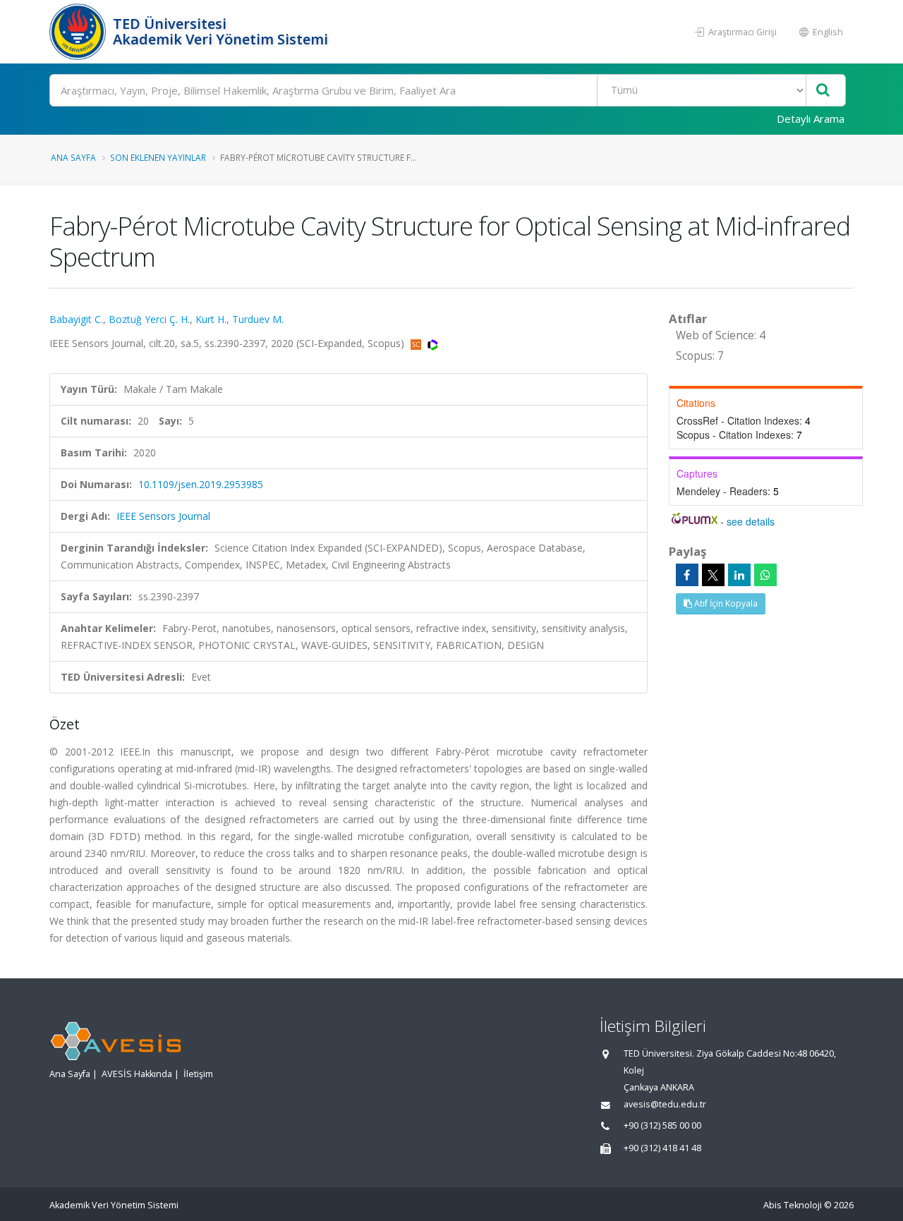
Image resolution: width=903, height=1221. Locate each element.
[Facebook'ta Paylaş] (687, 575)
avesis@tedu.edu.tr (665, 1104)
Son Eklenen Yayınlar (158, 157)
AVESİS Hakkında (137, 1074)
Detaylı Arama (810, 118)
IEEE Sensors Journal (163, 516)
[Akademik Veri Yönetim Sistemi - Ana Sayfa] (79, 31)
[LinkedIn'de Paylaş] (739, 575)
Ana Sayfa (73, 157)
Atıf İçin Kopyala (725, 603)
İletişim (198, 1074)
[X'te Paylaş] (713, 575)
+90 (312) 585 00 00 (662, 1125)
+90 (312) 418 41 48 (662, 1148)
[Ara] (823, 91)
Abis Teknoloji (792, 1205)
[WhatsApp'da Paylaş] (765, 575)
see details (751, 521)
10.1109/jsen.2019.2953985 (200, 484)
